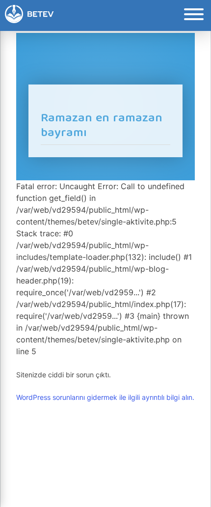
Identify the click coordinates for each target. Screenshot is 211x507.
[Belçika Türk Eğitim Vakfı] (29, 15)
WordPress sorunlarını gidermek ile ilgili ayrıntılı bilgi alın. (105, 397)
